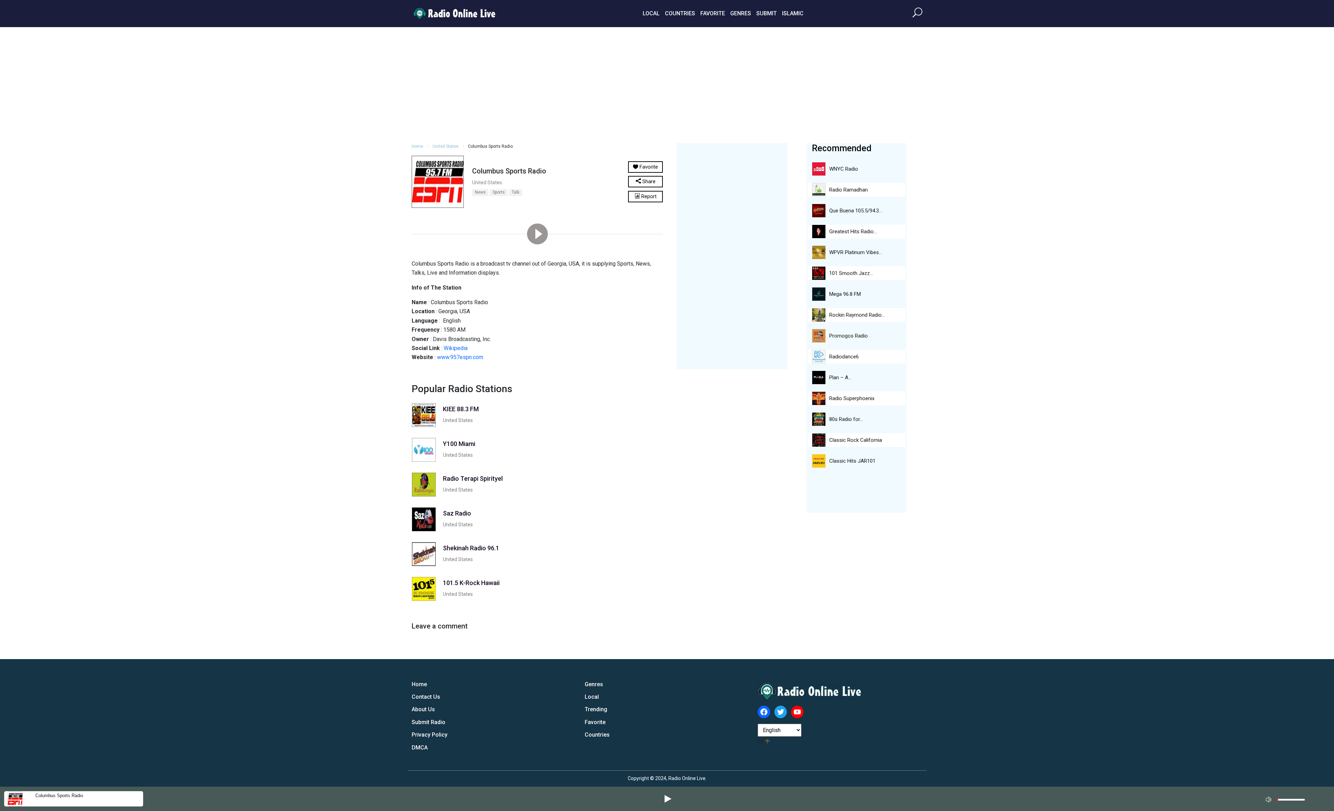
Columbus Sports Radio (59, 795)
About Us (423, 709)
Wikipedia (456, 348)
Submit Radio (428, 722)
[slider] (1291, 801)
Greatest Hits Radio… (853, 231)
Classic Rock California (855, 440)
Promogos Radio (848, 336)
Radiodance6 (844, 357)
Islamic (793, 13)
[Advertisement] (667, 84)
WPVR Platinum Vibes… (855, 252)
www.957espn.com (460, 357)
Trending (596, 709)
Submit (766, 13)
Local (651, 13)
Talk (515, 192)
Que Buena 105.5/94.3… (855, 211)
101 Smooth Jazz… (851, 273)
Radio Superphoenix (851, 398)
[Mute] (1269, 798)
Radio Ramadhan (848, 190)
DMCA (420, 747)
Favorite (712, 13)
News (480, 192)
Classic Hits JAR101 (852, 461)
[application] (1287, 799)
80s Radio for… (846, 419)
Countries (680, 13)
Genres (740, 13)
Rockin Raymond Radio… (857, 315)
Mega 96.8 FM (845, 294)
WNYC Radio (843, 169)
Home (417, 146)
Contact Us (426, 697)
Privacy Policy (429, 734)
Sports (499, 192)
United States (446, 146)
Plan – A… (840, 377)
